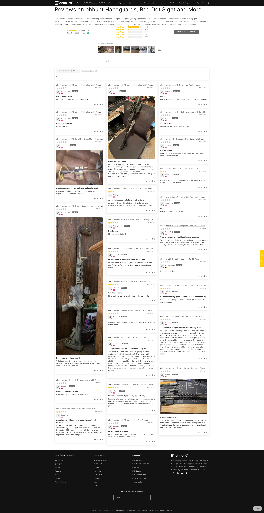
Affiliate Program (100, 467)
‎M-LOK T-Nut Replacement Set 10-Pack (182, 259)
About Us (97, 478)
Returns (57, 474)
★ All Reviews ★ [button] (262, 258)
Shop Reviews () (89, 71)
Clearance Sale (137, 482)
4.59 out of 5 (83, 31)
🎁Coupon (58, 464)
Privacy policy (130, 510)
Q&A (95, 482)
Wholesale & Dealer (101, 460)
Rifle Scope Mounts (139, 474)
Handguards (136, 467)
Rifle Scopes (136, 471)
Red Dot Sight (137, 460)
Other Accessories (139, 478)
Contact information (166, 510)
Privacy (57, 478)
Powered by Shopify (108, 510)
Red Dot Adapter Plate (140, 464)
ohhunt (99, 510)
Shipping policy (153, 510)
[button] (90, 3)
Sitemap (97, 485)
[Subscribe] (148, 497)
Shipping (58, 467)
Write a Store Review (186, 32)
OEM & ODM (98, 464)
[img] (78, 30)
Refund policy (120, 510)
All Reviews (98, 474)
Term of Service (60, 482)
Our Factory (98, 471)
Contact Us (59, 460)
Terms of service (142, 510)
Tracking (58, 471)
